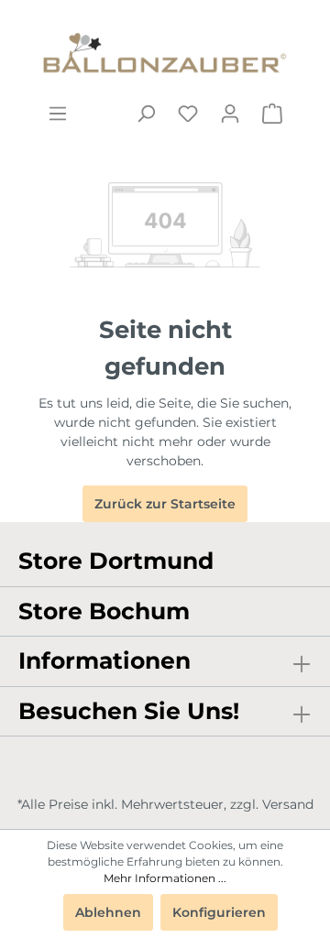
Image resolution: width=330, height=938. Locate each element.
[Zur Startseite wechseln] (165, 52)
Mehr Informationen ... (165, 878)
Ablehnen (108, 912)
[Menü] (58, 113)
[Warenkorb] (272, 113)
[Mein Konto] (230, 113)
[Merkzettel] (188, 113)
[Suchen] (146, 113)
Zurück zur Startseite (165, 504)
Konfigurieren (219, 912)
